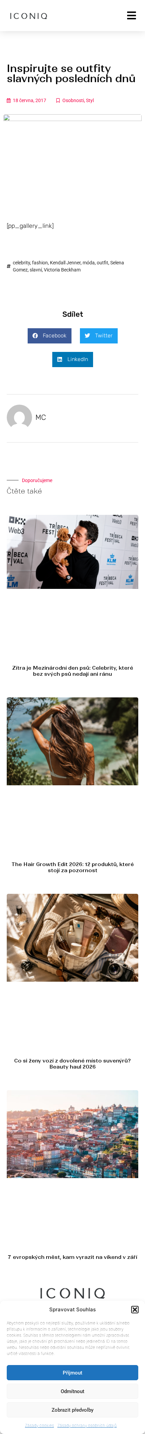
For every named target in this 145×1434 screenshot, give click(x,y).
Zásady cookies (39, 1425)
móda (89, 262)
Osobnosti (73, 100)
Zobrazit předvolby (72, 1410)
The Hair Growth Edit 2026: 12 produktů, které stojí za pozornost (72, 867)
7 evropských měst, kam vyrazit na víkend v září (72, 1257)
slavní (36, 269)
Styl (90, 100)
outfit (102, 262)
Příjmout (72, 1373)
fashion (40, 262)
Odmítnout (72, 1391)
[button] (135, 1309)
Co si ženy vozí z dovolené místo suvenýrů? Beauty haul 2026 (72, 1063)
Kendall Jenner (65, 262)
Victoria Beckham (62, 269)
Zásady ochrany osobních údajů (87, 1425)
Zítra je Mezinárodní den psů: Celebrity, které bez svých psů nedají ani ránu (72, 671)
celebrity (21, 262)
